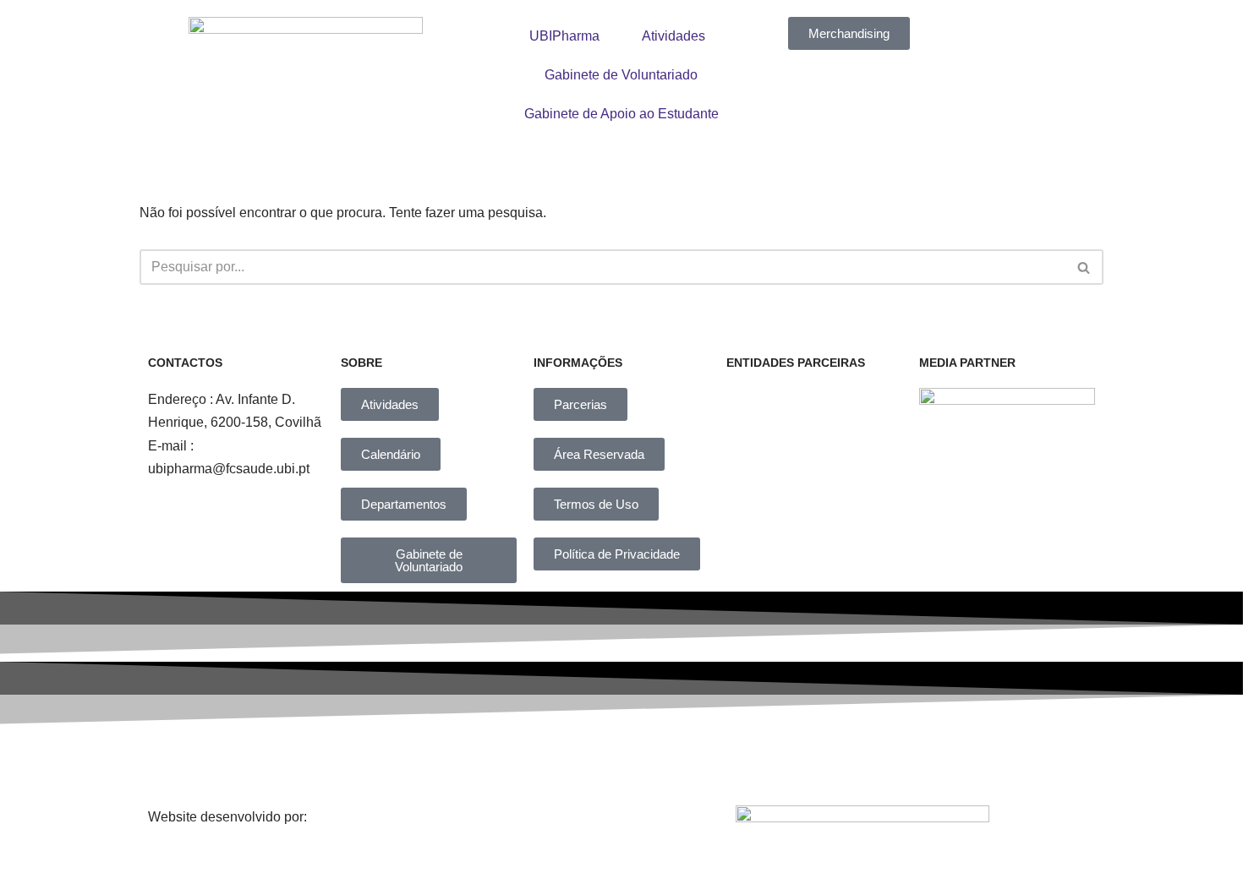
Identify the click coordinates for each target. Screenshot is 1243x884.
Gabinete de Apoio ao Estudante (621, 113)
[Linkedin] (643, 760)
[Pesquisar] (1084, 267)
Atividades (673, 36)
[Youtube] (759, 760)
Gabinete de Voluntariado (621, 75)
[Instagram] (527, 760)
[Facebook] (410, 760)
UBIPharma (564, 36)
